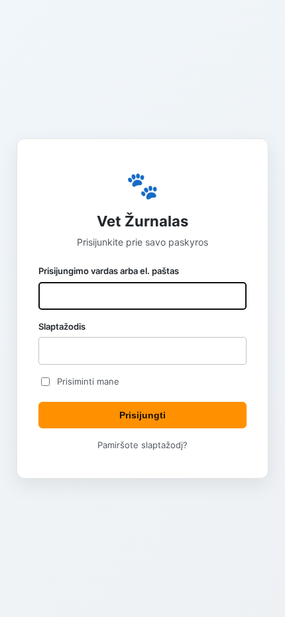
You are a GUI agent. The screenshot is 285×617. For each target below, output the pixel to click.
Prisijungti (142, 415)
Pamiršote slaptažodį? (142, 445)
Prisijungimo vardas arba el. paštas (108, 270)
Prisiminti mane (88, 381)
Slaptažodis (62, 326)
